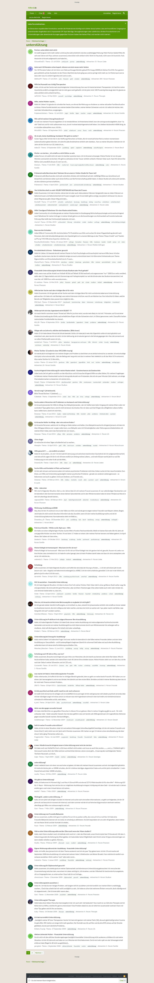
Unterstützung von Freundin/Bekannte (48, 814)
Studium (64, 385)
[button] (35, 13)
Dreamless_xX (39, 519)
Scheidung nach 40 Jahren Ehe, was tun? (49, 654)
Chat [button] (122, 980)
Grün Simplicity (35, 976)
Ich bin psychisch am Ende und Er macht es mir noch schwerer (57, 691)
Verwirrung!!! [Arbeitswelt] (44, 391)
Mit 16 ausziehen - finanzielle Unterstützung (50, 582)
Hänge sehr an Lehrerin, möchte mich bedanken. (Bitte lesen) (57, 330)
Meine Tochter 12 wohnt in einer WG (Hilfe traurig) (53, 351)
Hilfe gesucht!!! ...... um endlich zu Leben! (49, 451)
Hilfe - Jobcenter (40, 488)
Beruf (122, 148)
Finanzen (112, 79)
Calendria (37, 860)
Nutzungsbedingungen (83, 976)
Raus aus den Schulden (42, 230)
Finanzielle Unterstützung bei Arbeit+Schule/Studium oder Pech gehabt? (61, 270)
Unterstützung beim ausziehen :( (46, 883)
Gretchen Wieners (40, 614)
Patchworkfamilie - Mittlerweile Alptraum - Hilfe (52, 528)
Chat (41, 13)
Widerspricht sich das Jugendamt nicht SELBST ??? (53, 310)
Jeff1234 (37, 96)
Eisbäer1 (37, 631)
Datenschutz (97, 976)
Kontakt (71, 976)
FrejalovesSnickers (40, 113)
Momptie (37, 445)
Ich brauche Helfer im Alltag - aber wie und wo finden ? (54, 422)
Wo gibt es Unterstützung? (44, 780)
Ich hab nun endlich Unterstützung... (47, 917)
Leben (101, 463)
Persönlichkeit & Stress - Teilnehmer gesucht (51, 250)
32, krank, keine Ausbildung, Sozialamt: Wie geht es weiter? (56, 136)
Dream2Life (38, 463)
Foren (32, 13)
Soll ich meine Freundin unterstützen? (48, 725)
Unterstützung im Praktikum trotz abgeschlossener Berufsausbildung (60, 619)
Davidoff (37, 202)
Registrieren (46, 17)
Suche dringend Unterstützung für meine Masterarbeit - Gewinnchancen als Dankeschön (67, 370)
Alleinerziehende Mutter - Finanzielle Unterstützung (54, 934)
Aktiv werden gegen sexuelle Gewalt (48, 708)
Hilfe (49, 13)
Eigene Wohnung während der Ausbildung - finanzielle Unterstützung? (60, 848)
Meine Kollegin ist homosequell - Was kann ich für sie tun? (55, 548)
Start (120, 976)
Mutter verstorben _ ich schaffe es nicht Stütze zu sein (54, 153)
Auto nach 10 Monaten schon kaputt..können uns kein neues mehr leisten (61, 67)
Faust (36, 826)
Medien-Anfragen (99, 245)
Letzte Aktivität (34, 17)
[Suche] (124, 13)
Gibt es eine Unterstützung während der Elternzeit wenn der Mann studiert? (62, 831)
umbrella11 (38, 559)
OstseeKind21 (39, 61)
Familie (122, 113)
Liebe (104, 61)
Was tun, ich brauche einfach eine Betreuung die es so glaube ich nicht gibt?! (62, 602)
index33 (37, 148)
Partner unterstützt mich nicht (45, 50)
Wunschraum (119, 445)
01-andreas (38, 282)
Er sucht (63, 417)
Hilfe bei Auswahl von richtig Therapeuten (50, 84)
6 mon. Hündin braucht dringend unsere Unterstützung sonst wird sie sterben (63, 745)
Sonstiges (97, 757)
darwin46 (37, 576)
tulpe (36, 757)
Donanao (37, 414)
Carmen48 (38, 665)
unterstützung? (40, 762)
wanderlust (38, 342)
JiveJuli (37, 222)
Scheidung (38, 565)
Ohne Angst (38, 439)
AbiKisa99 (38, 79)
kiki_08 (36, 322)
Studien (121, 185)
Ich (108, 434)
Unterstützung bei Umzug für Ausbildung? (49, 637)
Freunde (114, 685)
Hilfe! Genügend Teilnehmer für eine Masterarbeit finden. (56, 210)
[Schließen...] (125, 24)
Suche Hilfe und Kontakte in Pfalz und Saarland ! (52, 468)
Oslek (36, 594)
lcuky (36, 912)
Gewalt (115, 720)
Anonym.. (37, 165)
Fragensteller (39, 737)
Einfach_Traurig (39, 929)
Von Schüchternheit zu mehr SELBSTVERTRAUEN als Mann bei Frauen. (60, 190)
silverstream (38, 877)
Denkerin (37, 539)
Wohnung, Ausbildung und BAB (45, 508)
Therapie (102, 96)
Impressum (107, 976)
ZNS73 (36, 685)
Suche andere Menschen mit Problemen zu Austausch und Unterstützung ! (62, 402)
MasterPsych (39, 262)
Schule (68, 345)
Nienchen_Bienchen (41, 648)
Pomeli (36, 382)
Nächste (38, 953)
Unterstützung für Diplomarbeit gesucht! (49, 866)
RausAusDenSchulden (41, 242)
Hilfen (115, 976)
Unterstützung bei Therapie (44, 900)
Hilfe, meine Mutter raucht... (45, 102)
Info (55, 13)
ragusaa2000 (39, 500)
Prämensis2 (38, 185)
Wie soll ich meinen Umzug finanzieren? (49, 119)
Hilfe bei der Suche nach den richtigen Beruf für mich (54, 290)
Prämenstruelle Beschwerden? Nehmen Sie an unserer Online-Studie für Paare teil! (65, 173)
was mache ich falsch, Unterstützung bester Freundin (54, 674)
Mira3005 (37, 130)
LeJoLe (36, 362)
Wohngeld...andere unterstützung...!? (48, 797)
